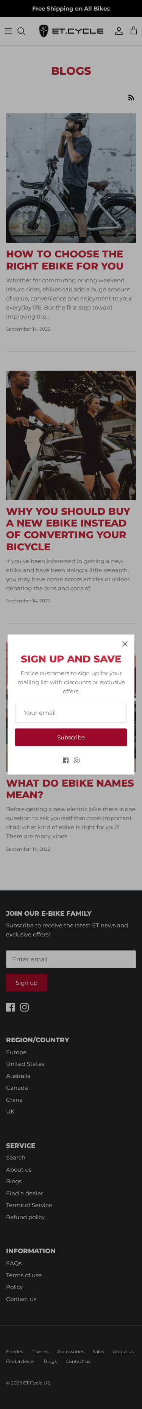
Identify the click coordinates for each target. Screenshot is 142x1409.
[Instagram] (77, 760)
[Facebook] (66, 760)
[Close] (125, 644)
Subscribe (71, 737)
